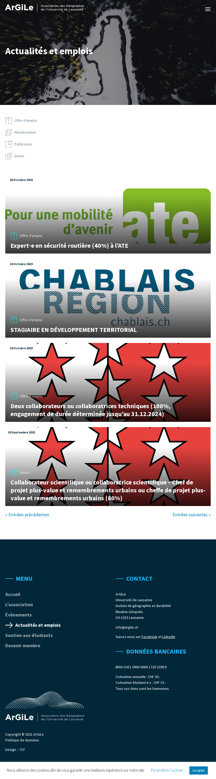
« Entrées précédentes (27, 515)
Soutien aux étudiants (29, 635)
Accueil (12, 594)
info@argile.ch (127, 627)
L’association (19, 604)
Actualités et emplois (38, 625)
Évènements (18, 615)
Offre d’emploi (25, 120)
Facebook (149, 636)
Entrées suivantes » (192, 515)
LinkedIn (168, 636)
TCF (22, 749)
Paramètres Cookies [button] (167, 770)
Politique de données (22, 740)
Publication (23, 144)
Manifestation (25, 132)
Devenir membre (22, 646)
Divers (19, 156)
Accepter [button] (199, 770)
